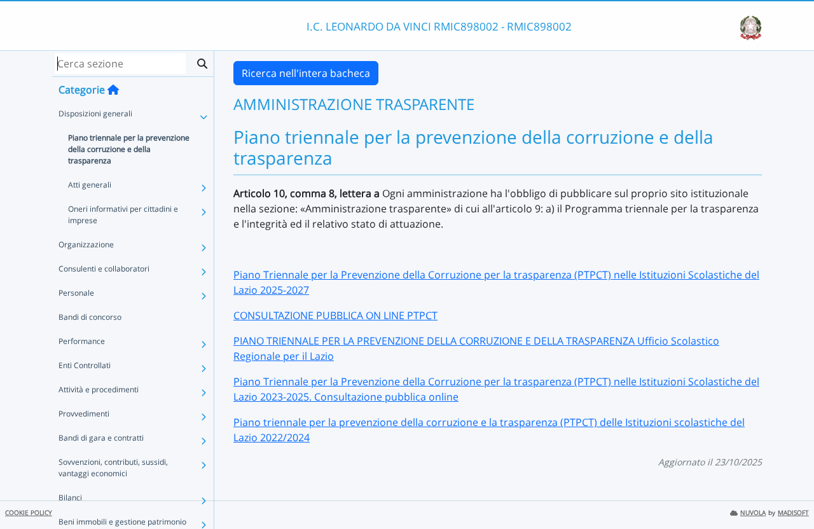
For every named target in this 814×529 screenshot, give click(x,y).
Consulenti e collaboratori (104, 268)
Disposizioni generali (95, 113)
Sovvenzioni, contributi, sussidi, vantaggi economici (113, 468)
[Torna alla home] (113, 90)
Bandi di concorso (90, 317)
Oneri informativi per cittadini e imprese (123, 214)
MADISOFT (793, 513)
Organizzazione (86, 244)
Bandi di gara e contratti (101, 437)
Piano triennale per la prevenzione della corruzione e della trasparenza (129, 149)
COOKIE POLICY (28, 513)
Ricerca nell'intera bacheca (306, 73)
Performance (82, 341)
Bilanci (70, 497)
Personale (76, 292)
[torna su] (788, 490)
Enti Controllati (85, 365)
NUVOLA (753, 513)
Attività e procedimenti (99, 389)
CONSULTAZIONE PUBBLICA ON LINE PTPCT (335, 315)
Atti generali (89, 184)
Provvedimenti (84, 413)
